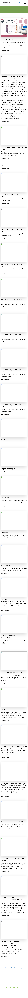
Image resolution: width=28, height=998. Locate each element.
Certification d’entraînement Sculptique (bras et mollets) (12, 898)
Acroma (4, 599)
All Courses (14, 977)
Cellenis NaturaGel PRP (10, 39)
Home (14, 971)
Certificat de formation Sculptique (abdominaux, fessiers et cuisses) (11, 943)
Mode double (6, 566)
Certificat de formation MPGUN (13, 822)
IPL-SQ (3, 709)
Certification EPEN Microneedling (14, 746)
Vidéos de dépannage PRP (11, 673)
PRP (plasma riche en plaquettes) (9, 637)
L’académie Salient (14, 974)
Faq (14, 979)
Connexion (13, 3)
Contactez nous (14, 982)
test (2, 165)
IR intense (5, 497)
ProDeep (4, 440)
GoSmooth (5, 532)
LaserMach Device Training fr (12, 76)
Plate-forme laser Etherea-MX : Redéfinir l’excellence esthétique (14, 784)
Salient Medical (16, 993)
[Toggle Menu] (25, 3)
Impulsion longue (8, 469)
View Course (5, 50)
